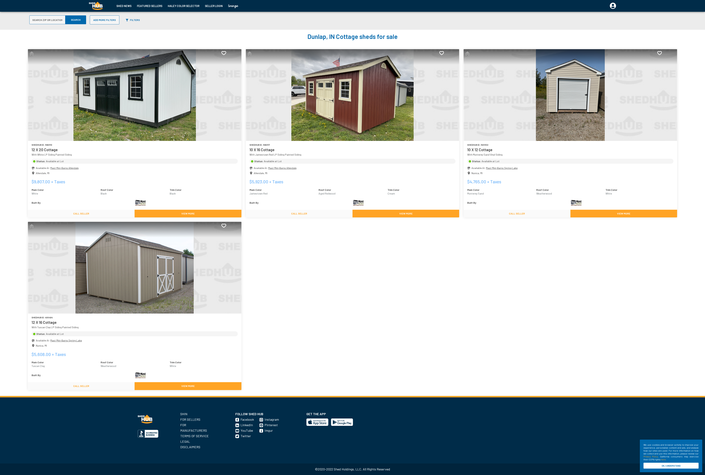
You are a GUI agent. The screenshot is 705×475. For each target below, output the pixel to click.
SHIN (183, 414)
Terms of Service (194, 436)
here (663, 459)
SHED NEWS (123, 6)
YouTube (247, 430)
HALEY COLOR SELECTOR (183, 6)
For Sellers (190, 419)
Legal (185, 441)
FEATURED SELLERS (149, 6)
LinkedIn (247, 425)
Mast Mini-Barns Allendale (64, 168)
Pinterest (271, 425)
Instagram (272, 419)
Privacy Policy (650, 456)
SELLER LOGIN (214, 6)
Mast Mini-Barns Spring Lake (502, 168)
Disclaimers (190, 447)
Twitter (246, 436)
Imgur (269, 430)
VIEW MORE (188, 213)
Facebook (247, 419)
